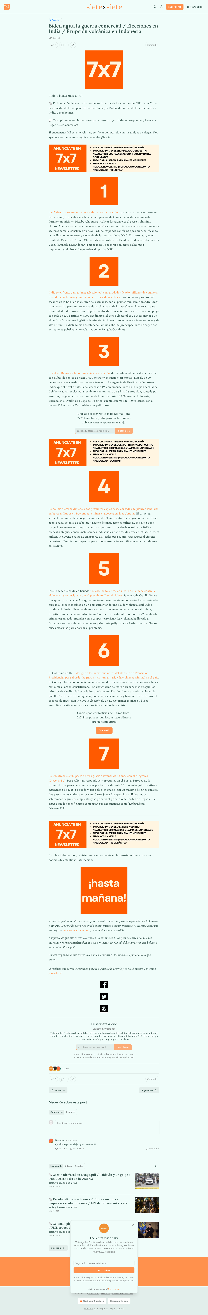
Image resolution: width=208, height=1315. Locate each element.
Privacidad (93, 1293)
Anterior (60, 1090)
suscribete (55, 973)
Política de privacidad (124, 1280)
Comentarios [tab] (56, 1112)
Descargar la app (119, 1300)
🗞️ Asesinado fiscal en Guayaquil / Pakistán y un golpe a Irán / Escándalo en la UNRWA (89, 1176)
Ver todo (56, 1247)
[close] (133, 1224)
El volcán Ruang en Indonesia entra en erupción (79, 373)
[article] (104, 1182)
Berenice (59, 1140)
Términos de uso (104, 1277)
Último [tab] (68, 1166)
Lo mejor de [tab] (56, 1166)
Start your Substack (93, 1300)
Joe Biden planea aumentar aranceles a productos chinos (85, 212)
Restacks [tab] (70, 1112)
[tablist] (63, 1112)
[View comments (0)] (78, 1190)
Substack (88, 1308)
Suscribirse (174, 6)
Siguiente (147, 1090)
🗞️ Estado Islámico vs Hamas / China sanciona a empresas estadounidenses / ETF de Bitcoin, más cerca (88, 1201)
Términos (105, 1293)
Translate (55, 20)
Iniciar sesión (195, 6)
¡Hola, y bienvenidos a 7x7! (63, 1182)
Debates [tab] (79, 1166)
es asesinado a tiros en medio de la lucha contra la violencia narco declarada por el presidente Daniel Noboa (102, 593)
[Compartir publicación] (162, 7)
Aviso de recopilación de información (93, 1280)
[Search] (155, 7)
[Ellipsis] (157, 1140)
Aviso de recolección (122, 1293)
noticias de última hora (76, 930)
